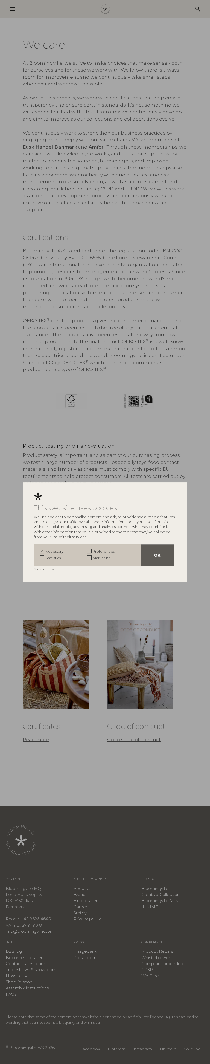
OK (157, 555)
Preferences (104, 551)
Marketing (102, 558)
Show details (44, 569)
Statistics (53, 558)
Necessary (54, 551)
